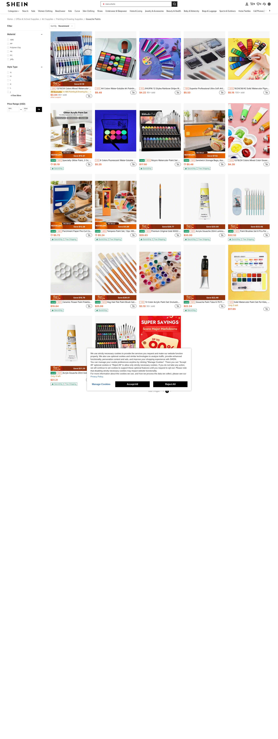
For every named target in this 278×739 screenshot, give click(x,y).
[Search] (174, 4)
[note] (71, 84)
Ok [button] (39, 109)
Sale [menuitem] (33, 11)
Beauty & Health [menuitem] (174, 11)
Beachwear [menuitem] (60, 11)
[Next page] (170, 391)
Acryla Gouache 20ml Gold (69, 373)
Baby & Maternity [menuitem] (191, 11)
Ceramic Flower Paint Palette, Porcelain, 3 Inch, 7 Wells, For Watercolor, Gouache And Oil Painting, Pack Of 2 (71, 302)
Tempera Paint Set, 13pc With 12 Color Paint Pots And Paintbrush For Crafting (116, 231)
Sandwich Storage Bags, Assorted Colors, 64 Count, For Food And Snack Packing (204, 160)
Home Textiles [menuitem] (244, 11)
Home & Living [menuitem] (136, 11)
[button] (264, 4)
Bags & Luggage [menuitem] (209, 11)
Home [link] (10, 19)
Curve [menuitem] (77, 11)
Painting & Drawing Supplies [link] (69, 19)
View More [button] (16, 95)
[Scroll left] (266, 11)
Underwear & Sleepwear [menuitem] (116, 11)
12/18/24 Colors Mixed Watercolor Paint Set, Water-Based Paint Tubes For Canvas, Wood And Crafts (71, 88)
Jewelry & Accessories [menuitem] (154, 11)
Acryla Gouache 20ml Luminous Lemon (204, 231)
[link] (252, 4)
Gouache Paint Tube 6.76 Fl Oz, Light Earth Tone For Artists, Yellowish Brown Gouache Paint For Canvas (204, 302)
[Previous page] (163, 391)
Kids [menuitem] (70, 11)
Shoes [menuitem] (100, 11)
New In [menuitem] (25, 11)
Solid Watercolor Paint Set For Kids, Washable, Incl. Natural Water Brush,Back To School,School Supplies (249, 302)
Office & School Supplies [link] (27, 19)
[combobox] (62, 26)
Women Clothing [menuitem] (45, 11)
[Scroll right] (270, 11)
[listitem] (71, 65)
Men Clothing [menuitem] (88, 11)
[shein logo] (17, 4)
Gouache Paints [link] (93, 19)
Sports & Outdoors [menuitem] (228, 11)
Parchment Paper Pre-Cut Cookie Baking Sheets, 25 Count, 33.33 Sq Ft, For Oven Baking (71, 231)
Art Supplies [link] (47, 19)
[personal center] (247, 4)
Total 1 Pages (154, 391)
